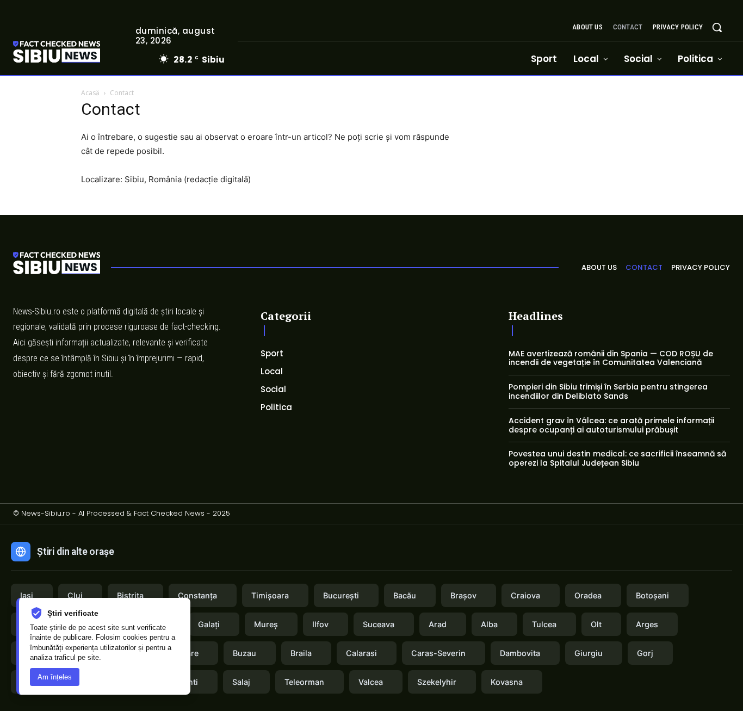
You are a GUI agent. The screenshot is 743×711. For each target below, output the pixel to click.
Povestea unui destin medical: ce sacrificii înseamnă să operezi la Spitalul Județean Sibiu (617, 458)
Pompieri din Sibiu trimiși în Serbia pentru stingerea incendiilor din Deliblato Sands (608, 391)
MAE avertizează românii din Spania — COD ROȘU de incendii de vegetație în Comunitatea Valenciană (611, 358)
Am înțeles (55, 677)
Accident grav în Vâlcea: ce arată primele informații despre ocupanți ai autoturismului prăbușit (611, 425)
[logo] (73, 53)
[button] (717, 27)
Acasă (90, 92)
